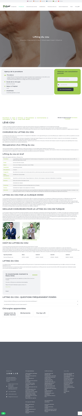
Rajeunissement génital (30, 398)
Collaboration (67, 384)
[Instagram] (7, 373)
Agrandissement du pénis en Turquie (31, 396)
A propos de (66, 391)
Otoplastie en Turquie (30, 393)
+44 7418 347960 (12, 391)
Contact (65, 388)
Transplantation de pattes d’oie (50, 389)
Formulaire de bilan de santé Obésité (69, 376)
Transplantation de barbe (50, 375)
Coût (13, 118)
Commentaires (41, 118)
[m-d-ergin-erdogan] (31, 230)
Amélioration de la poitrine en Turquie (31, 381)
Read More (8, 286)
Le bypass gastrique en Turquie (30, 410)
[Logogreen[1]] (7, 6)
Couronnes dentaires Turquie (49, 405)
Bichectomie (25, 313)
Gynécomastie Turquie (30, 394)
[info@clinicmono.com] (7, 396)
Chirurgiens (6, 119)
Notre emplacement (68, 386)
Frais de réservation (68, 379)
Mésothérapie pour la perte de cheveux (49, 384)
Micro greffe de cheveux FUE (50, 396)
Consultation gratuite (68, 382)
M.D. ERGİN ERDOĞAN (29, 240)
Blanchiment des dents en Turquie (50, 411)
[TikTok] (15, 373)
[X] (13, 373)
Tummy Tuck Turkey (30, 383)
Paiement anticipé (68, 380)
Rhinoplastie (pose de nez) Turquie (31, 387)
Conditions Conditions (69, 378)
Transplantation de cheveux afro (49, 374)
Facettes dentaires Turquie (51, 409)
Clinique (20, 118)
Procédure (6, 118)
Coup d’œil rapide (24, 119)
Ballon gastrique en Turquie (29, 405)
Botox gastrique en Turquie (29, 407)
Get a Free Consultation (65, 89)
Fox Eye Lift (41, 313)
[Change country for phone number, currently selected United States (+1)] (58, 85)
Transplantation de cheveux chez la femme (50, 381)
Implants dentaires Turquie (49, 407)
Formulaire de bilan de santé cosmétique (69, 374)
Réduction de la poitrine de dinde (30, 376)
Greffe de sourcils (48, 379)
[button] (79, 6)
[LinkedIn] (17, 373)
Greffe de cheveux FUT (50, 387)
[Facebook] (9, 373)
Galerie (65, 390)
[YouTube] (11, 373)
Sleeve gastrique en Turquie (29, 412)
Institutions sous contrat (69, 387)
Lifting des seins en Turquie (29, 379)
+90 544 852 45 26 (12, 394)
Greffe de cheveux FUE (50, 385)
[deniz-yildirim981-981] (11, 230)
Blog (65, 392)
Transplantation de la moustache (49, 394)
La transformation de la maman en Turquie (30, 390)
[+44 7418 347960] (7, 391)
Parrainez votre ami (68, 383)
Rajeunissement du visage (31, 391)
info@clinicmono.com (13, 396)
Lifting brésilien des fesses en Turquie (31, 374)
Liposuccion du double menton (10, 314)
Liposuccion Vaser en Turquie (30, 385)
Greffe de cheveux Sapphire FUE (49, 391)
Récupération (30, 118)
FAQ (14, 119)
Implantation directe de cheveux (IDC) (50, 378)
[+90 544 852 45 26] (7, 394)
